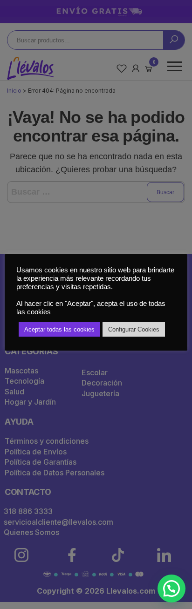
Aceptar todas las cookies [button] (59, 329)
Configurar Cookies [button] (133, 329)
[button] (171, 588)
